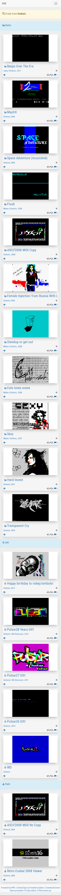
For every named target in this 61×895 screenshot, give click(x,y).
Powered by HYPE (8, 888)
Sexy (10, 434)
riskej (5, 71)
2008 (13, 117)
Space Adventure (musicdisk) (27, 158)
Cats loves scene (18, 388)
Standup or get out (20, 342)
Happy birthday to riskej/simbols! (30, 583)
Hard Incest (15, 480)
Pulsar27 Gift (16, 675)
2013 (13, 588)
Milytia (6, 208)
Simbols (12, 71)
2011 (19, 71)
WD (9, 767)
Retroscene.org (45, 890)
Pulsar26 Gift (16, 721)
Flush (11, 204)
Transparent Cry (18, 526)
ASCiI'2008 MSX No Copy (24, 825)
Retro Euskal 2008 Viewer (24, 871)
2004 (13, 530)
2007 (20, 438)
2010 (13, 726)
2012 (27, 634)
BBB (4, 3)
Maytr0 (12, 112)
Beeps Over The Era (20, 66)
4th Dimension (17, 634)
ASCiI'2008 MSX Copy (21, 250)
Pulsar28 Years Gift (20, 629)
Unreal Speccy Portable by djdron (30, 888)
